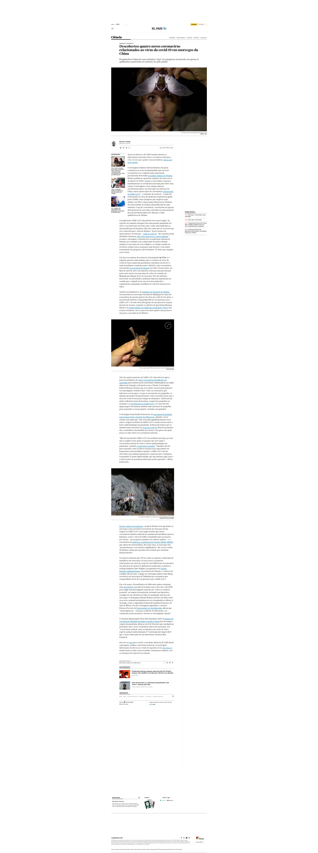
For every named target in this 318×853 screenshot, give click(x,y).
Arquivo (146, 797)
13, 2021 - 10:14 (124, 143)
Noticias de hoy (179, 849)
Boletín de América (118, 801)
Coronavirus (149, 696)
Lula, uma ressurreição (195, 220)
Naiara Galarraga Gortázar (138, 686)
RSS (171, 849)
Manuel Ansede (124, 141)
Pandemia (141, 696)
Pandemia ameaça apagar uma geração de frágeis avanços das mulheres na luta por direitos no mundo (152, 672)
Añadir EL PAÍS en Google (167, 147)
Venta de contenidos (120, 849)
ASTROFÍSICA (196, 37)
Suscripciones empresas (165, 849)
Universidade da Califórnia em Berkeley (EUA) (148, 308)
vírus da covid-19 (150, 427)
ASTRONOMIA (189, 37)
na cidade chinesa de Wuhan (160, 175)
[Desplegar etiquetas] (173, 696)
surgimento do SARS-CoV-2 (142, 404)
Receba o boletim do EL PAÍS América (131, 662)
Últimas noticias (190, 211)
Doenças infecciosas (158, 696)
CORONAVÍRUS (172, 37)
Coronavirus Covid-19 (132, 696)
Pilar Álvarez (135, 675)
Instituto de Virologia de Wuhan (155, 292)
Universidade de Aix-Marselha (149, 608)
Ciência (116, 37)
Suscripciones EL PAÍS (154, 849)
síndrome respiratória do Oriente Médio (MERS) (152, 542)
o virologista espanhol (145, 446)
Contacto (113, 849)
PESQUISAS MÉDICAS (180, 37)
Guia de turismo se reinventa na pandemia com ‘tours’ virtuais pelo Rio (150, 683)
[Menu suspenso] (112, 28)
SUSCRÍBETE (194, 24)
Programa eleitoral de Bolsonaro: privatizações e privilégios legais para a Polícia (196, 231)
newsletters (116, 797)
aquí (154, 704)
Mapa (148, 849)
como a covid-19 (150, 234)
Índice (174, 849)
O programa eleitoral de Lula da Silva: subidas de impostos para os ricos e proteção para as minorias (196, 224)
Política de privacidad (141, 849)
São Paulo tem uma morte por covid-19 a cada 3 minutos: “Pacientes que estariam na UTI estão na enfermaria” (118, 171)
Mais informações (123, 704)
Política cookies (133, 849)
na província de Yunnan (140, 268)
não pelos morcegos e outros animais (152, 236)
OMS (124, 696)
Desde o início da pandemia (131, 526)
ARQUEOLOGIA (203, 37)
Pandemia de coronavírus (126, 43)
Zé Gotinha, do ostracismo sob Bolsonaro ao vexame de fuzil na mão (117, 210)
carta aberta (128, 587)
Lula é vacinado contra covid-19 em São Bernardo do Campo (117, 191)
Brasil (120, 696)
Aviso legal (127, 849)
